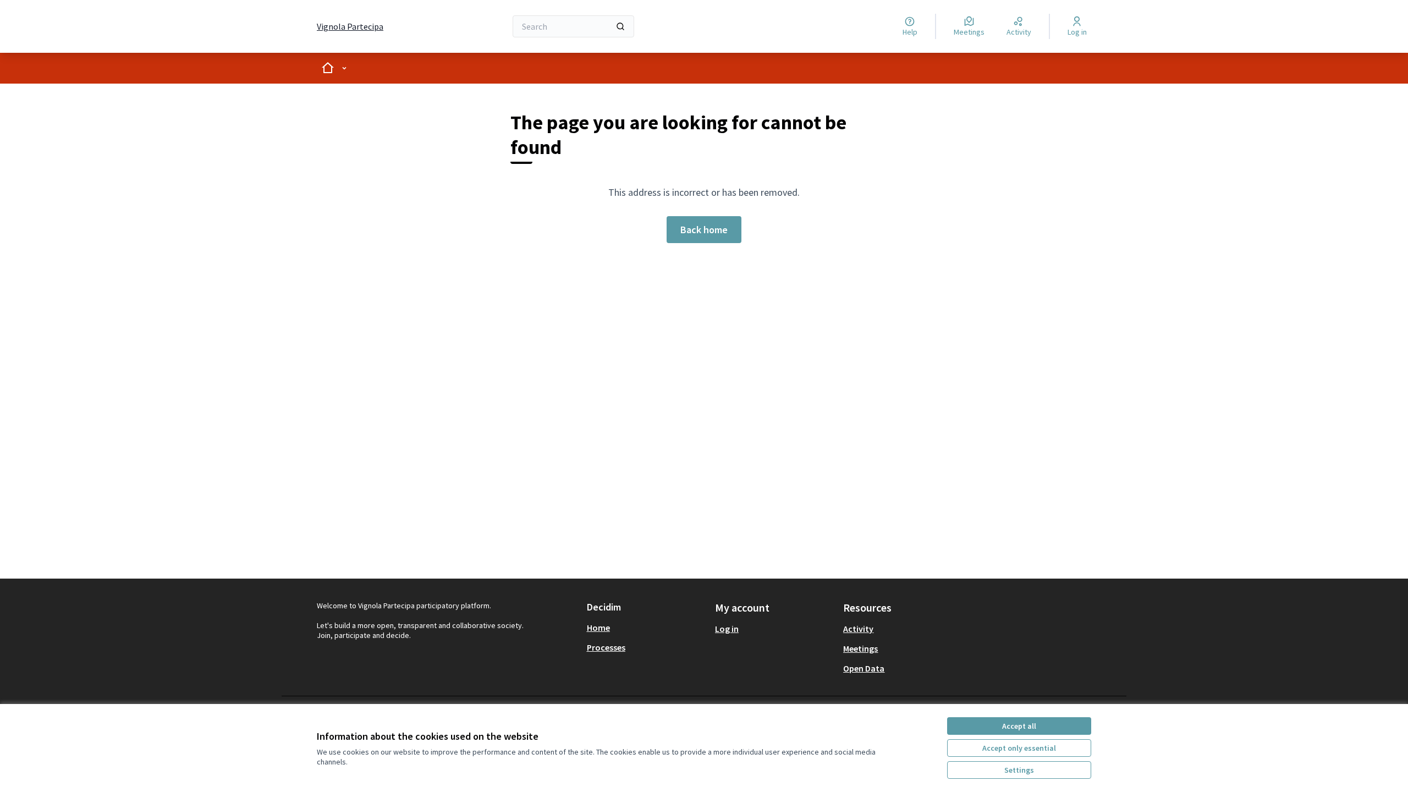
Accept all (1019, 726)
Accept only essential (1019, 748)
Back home (704, 229)
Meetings (860, 648)
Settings (1019, 770)
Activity (858, 628)
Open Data (863, 668)
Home (598, 627)
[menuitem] (646, 627)
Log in (727, 628)
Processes (606, 647)
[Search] (620, 26)
